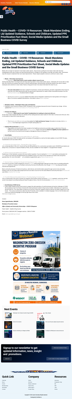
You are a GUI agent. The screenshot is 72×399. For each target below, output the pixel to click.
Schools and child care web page (18, 121)
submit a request (31, 129)
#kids (3, 155)
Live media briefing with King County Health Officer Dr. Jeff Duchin (21, 136)
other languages (44, 98)
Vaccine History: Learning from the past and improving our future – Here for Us (24, 162)
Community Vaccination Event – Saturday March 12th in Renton (20, 144)
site (48, 131)
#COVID (31, 163)
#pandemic (5, 165)
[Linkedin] (70, 4)
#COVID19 (49, 154)
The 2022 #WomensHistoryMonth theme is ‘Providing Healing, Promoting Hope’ (25, 177)
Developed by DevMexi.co (36, 397)
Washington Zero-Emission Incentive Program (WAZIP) (23, 312)
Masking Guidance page (14, 92)
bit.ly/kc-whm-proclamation (58, 180)
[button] (1, 16)
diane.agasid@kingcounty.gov (12, 214)
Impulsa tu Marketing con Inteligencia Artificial (21, 330)
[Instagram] (64, 4)
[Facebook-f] (62, 4)
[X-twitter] (66, 4)
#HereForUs (66, 170)
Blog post (10, 80)
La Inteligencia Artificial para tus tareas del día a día (54, 330)
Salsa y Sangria (48, 312)
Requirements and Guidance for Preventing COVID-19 (25, 107)
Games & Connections (17, 321)
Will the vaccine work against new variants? (16, 152)
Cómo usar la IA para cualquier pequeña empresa (54, 321)
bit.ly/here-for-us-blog (14, 172)
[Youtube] (68, 4)
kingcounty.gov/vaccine (47, 157)
